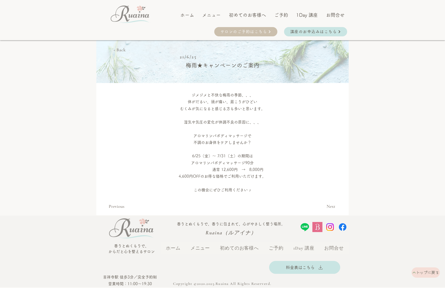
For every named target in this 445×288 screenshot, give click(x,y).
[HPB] (317, 227)
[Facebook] (343, 227)
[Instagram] (330, 227)
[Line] (305, 227)
